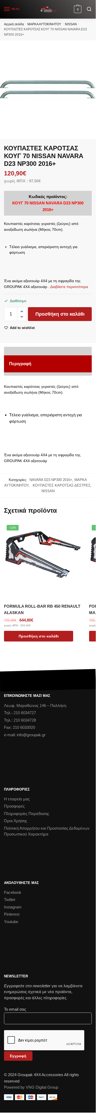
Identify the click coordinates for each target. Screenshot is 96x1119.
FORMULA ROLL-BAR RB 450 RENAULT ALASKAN (42, 609)
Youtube (11, 921)
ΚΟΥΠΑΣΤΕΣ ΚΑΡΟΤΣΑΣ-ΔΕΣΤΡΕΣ (60, 485)
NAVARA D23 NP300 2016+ (51, 480)
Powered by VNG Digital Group (31, 1087)
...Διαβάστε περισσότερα (67, 287)
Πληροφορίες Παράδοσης (26, 813)
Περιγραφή (20, 363)
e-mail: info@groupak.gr (24, 735)
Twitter (9, 899)
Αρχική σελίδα (14, 24)
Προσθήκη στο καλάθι (60, 314)
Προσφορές (14, 806)
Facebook (12, 892)
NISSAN (71, 24)
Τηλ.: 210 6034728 (20, 720)
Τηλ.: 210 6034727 (20, 712)
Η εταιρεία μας (17, 799)
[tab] (48, 364)
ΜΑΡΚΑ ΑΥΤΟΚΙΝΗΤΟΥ (44, 24)
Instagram (13, 907)
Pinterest (11, 914)
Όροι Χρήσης (15, 820)
